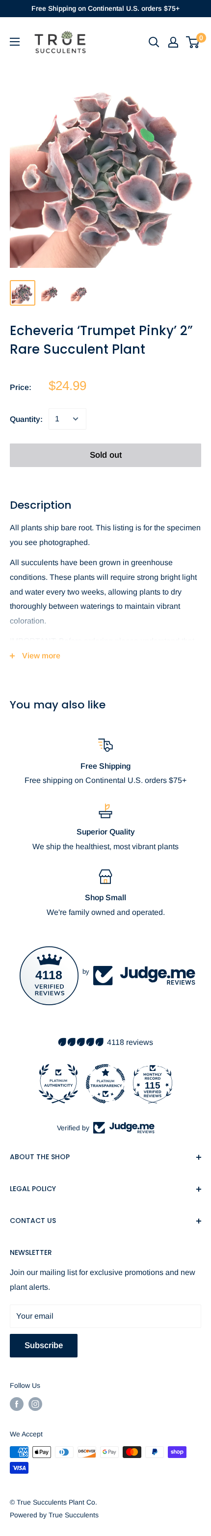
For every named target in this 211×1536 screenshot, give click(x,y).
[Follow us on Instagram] (35, 1404)
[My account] (173, 42)
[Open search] (154, 42)
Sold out (106, 455)
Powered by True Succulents (54, 1515)
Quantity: (26, 419)
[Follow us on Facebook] (17, 1404)
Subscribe (44, 1345)
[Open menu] (15, 42)
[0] (193, 42)
